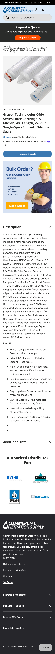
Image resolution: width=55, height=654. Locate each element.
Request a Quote (27, 154)
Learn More (9, 557)
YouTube (8, 582)
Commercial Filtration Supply (22, 646)
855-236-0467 (21, 564)
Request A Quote (27, 37)
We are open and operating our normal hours (27, 2)
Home (5, 46)
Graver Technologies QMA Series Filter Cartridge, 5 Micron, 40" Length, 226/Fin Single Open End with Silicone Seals (25, 50)
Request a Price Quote (15, 570)
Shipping (7, 137)
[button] (43, 9)
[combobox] (27, 17)
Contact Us (9, 576)
